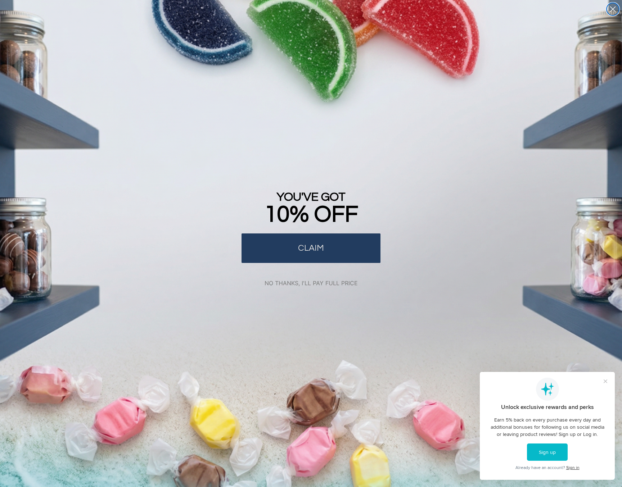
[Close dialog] (613, 9)
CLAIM (311, 248)
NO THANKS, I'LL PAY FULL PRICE (311, 283)
